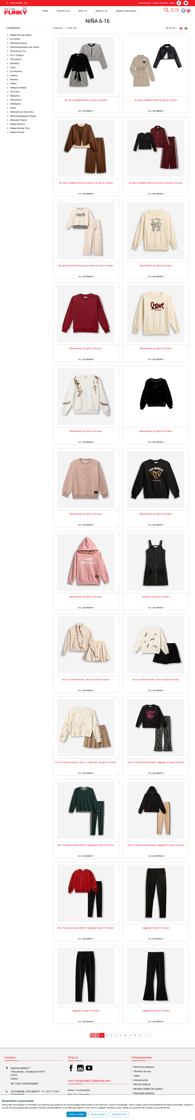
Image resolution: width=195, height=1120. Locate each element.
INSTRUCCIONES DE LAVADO (148, 1088)
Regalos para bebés (126, 10)
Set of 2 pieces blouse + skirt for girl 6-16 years (85, 679)
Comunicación (144, 3)
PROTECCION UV (141, 1084)
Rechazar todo (119, 1114)
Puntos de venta (160, 3)
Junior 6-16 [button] (101, 10)
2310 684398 (16, 3)
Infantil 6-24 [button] (63, 10)
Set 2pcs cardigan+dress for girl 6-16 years (86, 100)
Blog (172, 3)
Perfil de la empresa (143, 1066)
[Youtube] (89, 1067)
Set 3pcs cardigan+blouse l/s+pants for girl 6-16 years (86, 182)
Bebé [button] (45, 10)
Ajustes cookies (98, 1114)
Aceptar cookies (76, 1114)
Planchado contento (143, 1093)
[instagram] (80, 1067)
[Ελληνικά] (183, 11)
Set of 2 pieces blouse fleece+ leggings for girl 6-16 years (155, 762)
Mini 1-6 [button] (83, 10)
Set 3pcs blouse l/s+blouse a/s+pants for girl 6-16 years (85, 265)
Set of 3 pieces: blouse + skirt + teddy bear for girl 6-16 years (85, 762)
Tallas (136, 1075)
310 (25, 3)
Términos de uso (142, 1071)
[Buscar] (166, 11)
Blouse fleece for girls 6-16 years (156, 265)
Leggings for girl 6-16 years (155, 927)
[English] (188, 11)
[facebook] (71, 1067)
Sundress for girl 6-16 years (155, 596)
